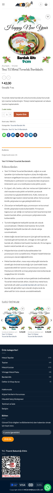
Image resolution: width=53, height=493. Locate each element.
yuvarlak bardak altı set (30, 285)
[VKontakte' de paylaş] (26, 135)
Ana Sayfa (5, 66)
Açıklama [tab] (5, 150)
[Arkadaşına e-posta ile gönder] (17, 135)
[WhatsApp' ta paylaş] (4, 135)
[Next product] (4, 78)
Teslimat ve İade (8, 404)
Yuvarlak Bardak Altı (18, 125)
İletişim (5, 408)
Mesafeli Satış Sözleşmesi (12, 399)
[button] (3, 4)
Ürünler (15, 66)
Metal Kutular (8, 367)
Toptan (5, 362)
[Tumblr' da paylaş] (35, 135)
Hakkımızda (7, 389)
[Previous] (1, 325)
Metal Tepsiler (8, 357)
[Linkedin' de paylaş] (31, 135)
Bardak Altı (6, 377)
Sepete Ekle (21, 114)
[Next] (51, 325)
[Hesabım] (41, 4)
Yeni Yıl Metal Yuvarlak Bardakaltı (9, 335)
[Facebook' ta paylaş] (9, 135)
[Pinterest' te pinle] (22, 135)
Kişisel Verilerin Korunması (13, 394)
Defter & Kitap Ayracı (11, 381)
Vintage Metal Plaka (10, 372)
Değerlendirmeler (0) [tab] (9, 155)
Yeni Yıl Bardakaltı (21, 129)
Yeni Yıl (11, 129)
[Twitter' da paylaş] (13, 135)
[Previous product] (8, 78)
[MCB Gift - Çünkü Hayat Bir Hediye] (24, 4)
